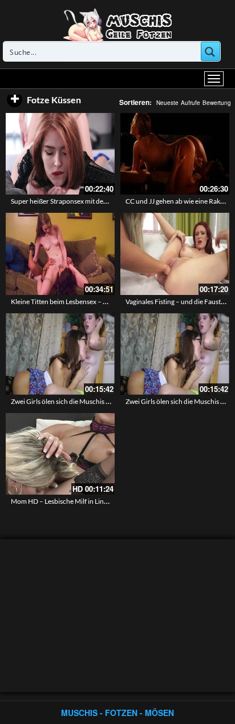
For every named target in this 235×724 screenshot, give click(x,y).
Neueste (167, 103)
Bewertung (216, 103)
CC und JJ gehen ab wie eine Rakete (177, 201)
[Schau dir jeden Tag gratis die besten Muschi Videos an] (117, 24)
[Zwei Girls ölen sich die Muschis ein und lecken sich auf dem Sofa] (60, 354)
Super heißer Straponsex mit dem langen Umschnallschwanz (100, 201)
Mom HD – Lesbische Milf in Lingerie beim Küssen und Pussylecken (109, 501)
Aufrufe (190, 103)
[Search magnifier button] (210, 51)
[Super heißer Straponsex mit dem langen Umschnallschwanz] (60, 154)
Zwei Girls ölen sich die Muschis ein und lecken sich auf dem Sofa (106, 401)
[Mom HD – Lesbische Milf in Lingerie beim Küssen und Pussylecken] (60, 454)
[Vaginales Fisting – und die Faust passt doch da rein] (174, 253)
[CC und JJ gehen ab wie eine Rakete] (174, 154)
